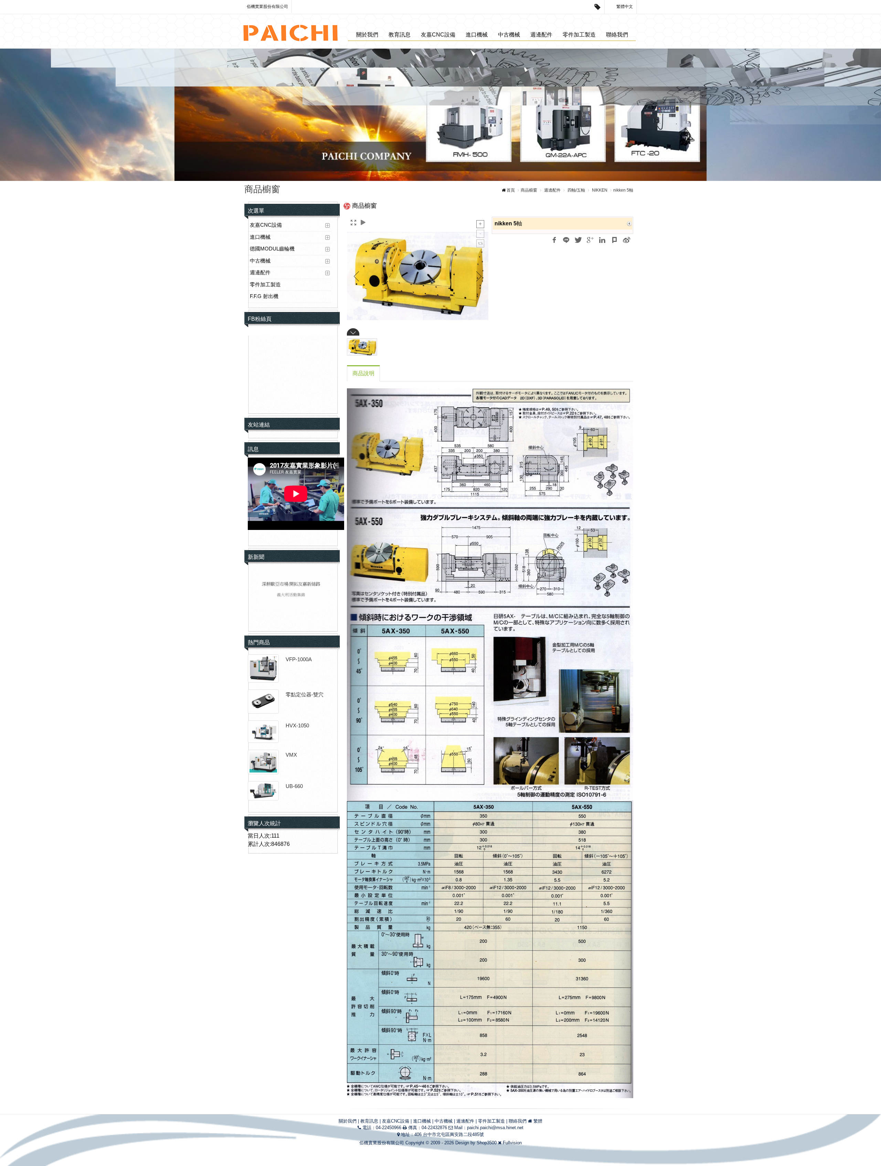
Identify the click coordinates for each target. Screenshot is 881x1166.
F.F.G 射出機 (264, 296)
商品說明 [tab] (363, 373)
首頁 (511, 190)
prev (20, 115)
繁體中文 (624, 6)
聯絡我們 (617, 35)
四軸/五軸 (575, 190)
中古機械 (509, 35)
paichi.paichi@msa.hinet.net (495, 1127)
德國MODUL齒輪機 (272, 249)
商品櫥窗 (529, 190)
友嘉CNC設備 (438, 35)
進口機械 (477, 35)
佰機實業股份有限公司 (267, 6)
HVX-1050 (297, 725)
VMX (291, 755)
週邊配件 (541, 35)
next (861, 115)
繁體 (537, 1121)
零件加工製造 (579, 35)
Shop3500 (487, 1142)
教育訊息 (400, 35)
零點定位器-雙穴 (304, 694)
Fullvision (512, 1142)
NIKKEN (599, 190)
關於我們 (367, 35)
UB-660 (294, 786)
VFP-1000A (299, 659)
